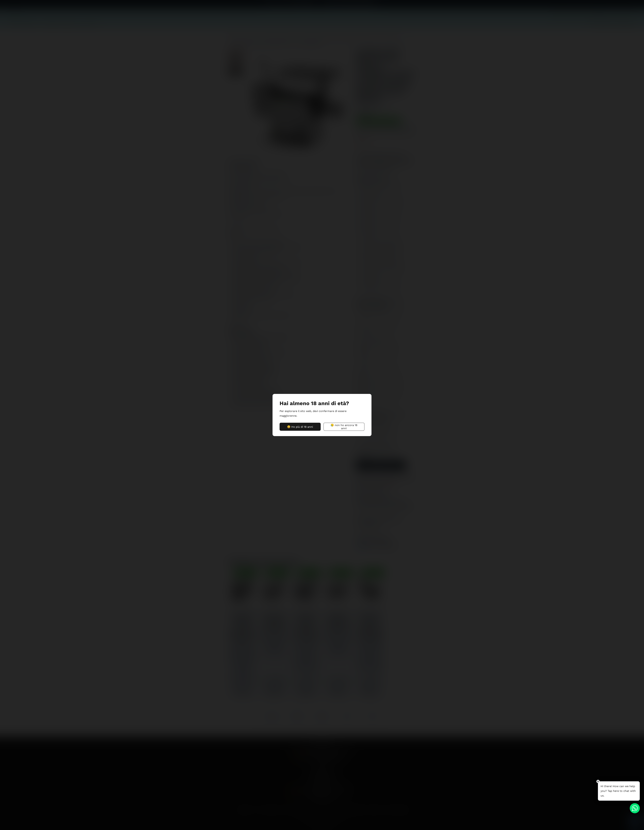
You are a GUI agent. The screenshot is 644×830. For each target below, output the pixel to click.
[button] (300, 427)
